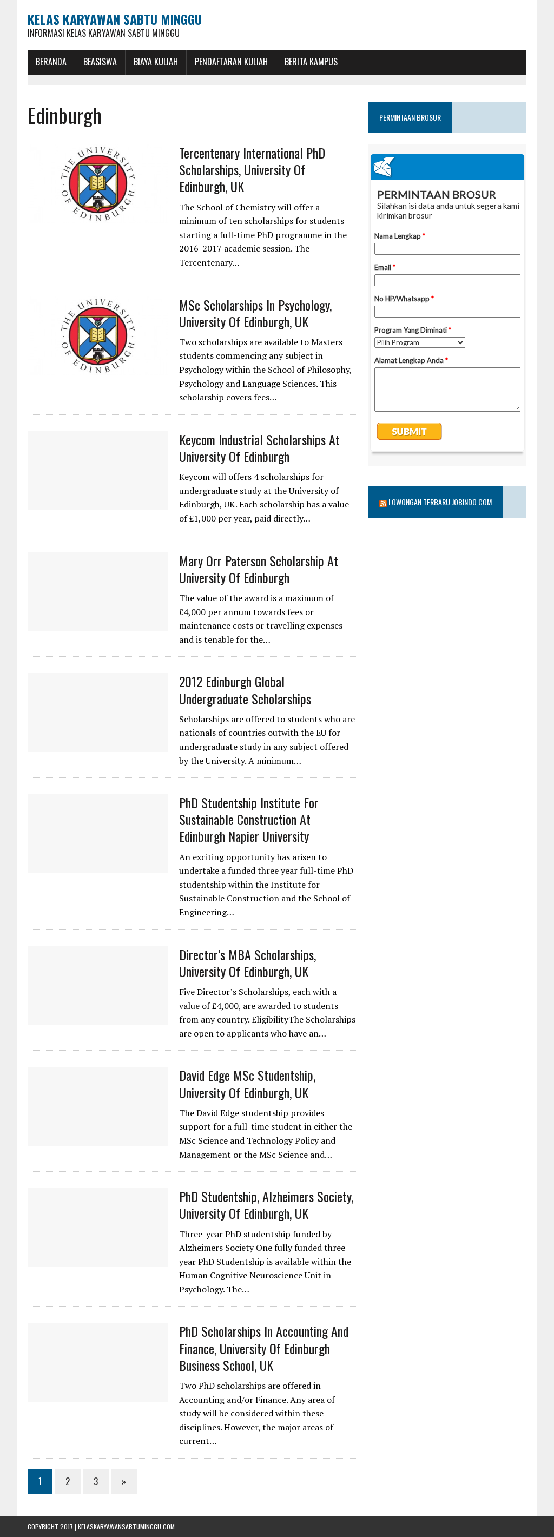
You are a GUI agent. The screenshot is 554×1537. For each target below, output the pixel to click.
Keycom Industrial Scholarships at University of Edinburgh (259, 448)
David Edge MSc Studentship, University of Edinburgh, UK (247, 1083)
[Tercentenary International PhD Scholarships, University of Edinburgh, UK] (98, 216)
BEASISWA (100, 61)
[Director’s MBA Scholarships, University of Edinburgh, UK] (98, 1018)
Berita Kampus (311, 61)
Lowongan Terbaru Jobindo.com (440, 501)
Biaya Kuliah (156, 61)
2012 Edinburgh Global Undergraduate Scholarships (245, 689)
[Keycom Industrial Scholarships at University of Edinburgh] (98, 503)
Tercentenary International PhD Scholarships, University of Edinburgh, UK (252, 169)
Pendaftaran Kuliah (231, 61)
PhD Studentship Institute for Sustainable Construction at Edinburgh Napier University (249, 819)
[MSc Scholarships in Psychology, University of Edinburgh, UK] (98, 368)
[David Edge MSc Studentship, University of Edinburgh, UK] (98, 1139)
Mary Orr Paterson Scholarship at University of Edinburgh (258, 569)
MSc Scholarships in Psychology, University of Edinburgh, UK (255, 313)
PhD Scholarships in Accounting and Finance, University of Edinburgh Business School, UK (263, 1347)
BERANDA (51, 61)
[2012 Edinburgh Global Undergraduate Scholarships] (98, 745)
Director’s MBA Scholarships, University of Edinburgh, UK (247, 963)
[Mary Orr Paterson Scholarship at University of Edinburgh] (98, 624)
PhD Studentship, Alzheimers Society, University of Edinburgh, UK (266, 1204)
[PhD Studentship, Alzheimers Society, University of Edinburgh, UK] (98, 1260)
